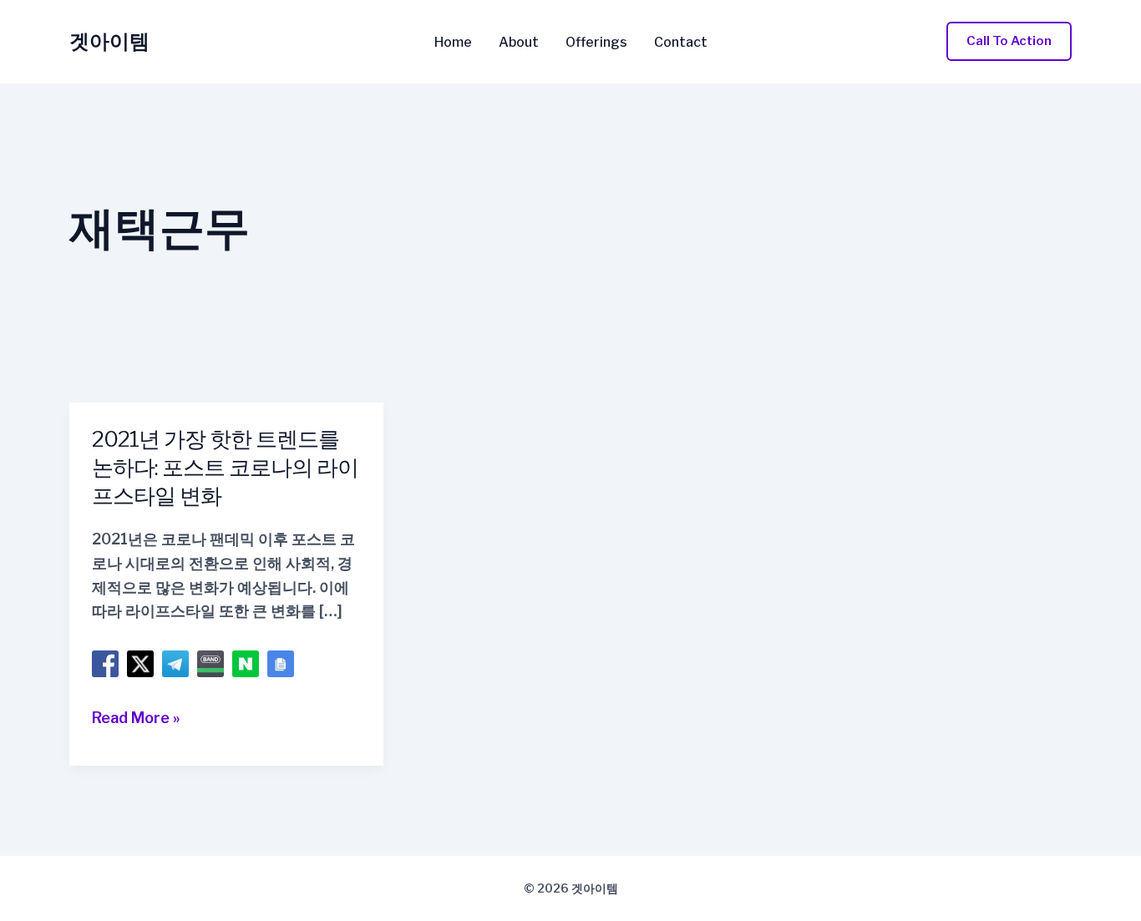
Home (453, 42)
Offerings (596, 42)
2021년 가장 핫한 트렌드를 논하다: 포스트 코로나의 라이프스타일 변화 (225, 467)
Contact (680, 42)
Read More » (136, 719)
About (519, 42)
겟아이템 (109, 41)
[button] (1009, 41)
